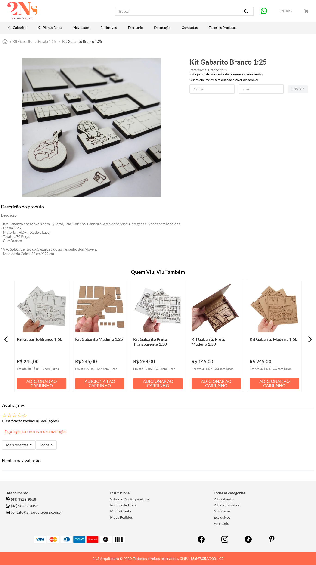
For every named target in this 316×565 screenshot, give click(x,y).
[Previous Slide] (6, 339)
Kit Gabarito (22, 41)
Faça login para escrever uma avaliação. (35, 431)
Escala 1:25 (47, 41)
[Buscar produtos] (247, 11)
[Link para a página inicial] (5, 42)
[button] (61, 288)
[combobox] (184, 11)
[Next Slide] (310, 339)
